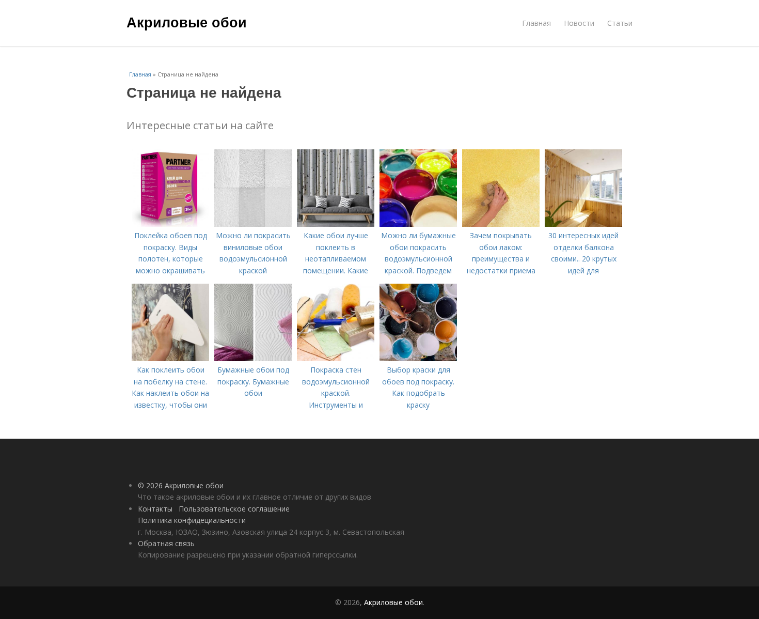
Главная (536, 23)
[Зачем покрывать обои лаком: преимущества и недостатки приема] (501, 224)
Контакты (155, 509)
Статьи (619, 23)
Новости (579, 23)
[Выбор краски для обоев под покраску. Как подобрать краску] (418, 358)
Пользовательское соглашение (234, 509)
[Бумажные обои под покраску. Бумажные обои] (253, 358)
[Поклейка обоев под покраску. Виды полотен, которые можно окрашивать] (170, 224)
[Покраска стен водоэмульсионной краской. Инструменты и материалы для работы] (335, 358)
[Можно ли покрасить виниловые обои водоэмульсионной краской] (253, 224)
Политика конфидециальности (192, 520)
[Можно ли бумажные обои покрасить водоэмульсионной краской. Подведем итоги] (418, 224)
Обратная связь (166, 543)
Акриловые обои (186, 22)
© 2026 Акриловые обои (181, 485)
